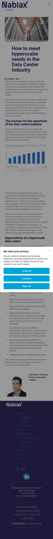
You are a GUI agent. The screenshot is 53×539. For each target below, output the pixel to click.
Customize (26, 278)
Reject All (26, 286)
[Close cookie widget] (49, 251)
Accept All (26, 271)
